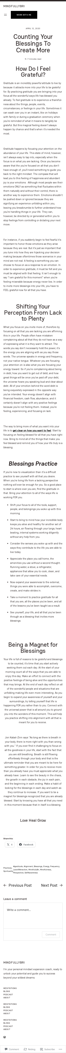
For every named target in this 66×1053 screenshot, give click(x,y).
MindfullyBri (33, 869)
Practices (7, 868)
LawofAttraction (20, 869)
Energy (46, 866)
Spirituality (8, 871)
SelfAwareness (31, 872)
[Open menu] (5, 15)
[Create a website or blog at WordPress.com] (4, 1037)
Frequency (54, 866)
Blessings (38, 866)
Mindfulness (45, 869)
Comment (51, 934)
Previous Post (20, 885)
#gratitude (18, 866)
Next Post (49, 885)
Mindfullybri (14, 6)
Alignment (28, 866)
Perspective (18, 872)
